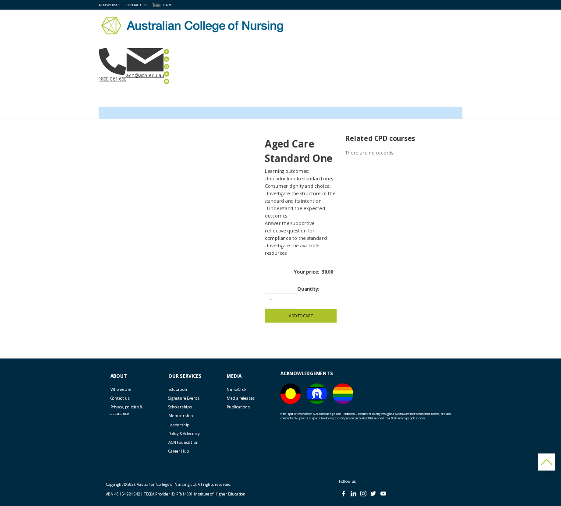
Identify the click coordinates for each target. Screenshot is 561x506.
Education (177, 389)
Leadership (178, 425)
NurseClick (236, 389)
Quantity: (308, 289)
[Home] (192, 25)
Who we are (120, 389)
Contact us (120, 398)
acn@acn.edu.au (145, 75)
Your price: (306, 272)
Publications (238, 407)
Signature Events (183, 398)
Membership (180, 415)
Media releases (241, 398)
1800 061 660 (112, 79)
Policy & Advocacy (183, 433)
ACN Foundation (183, 442)
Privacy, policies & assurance (126, 410)
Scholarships (180, 407)
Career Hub (178, 451)
